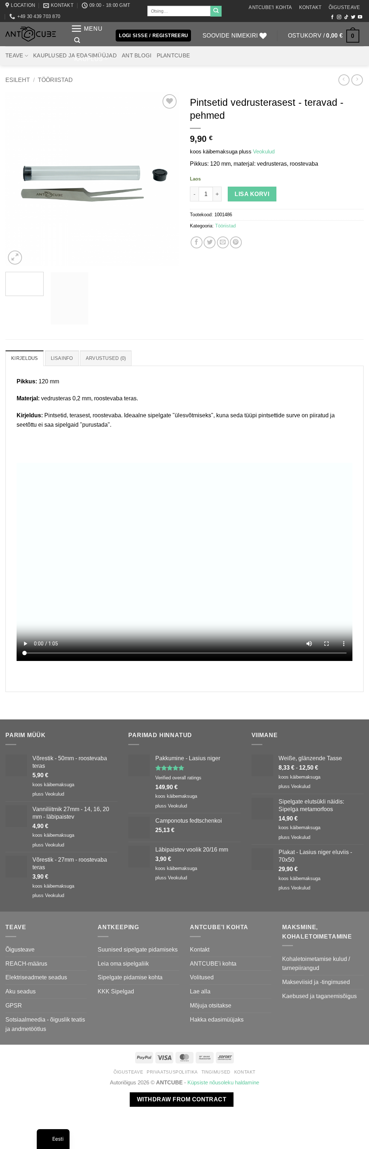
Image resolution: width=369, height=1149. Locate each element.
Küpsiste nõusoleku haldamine (223, 1082)
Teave (14, 55)
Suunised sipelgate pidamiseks (138, 949)
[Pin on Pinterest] (236, 242)
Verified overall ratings (178, 777)
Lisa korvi (252, 194)
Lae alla (200, 991)
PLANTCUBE (173, 55)
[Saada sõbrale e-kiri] (223, 242)
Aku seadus (20, 991)
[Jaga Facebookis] (197, 242)
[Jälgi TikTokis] (346, 17)
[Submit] (215, 11)
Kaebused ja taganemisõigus (319, 996)
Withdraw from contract (181, 1099)
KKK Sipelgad (116, 991)
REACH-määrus (26, 963)
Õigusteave (344, 7)
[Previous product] (357, 80)
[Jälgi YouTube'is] (360, 17)
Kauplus (88, 59)
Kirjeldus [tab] (24, 358)
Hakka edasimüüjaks (217, 1019)
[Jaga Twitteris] (209, 242)
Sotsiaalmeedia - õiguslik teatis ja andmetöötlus (45, 1024)
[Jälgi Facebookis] (332, 17)
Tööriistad (55, 80)
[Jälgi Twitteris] (353, 17)
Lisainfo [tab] (62, 358)
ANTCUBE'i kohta (270, 7)
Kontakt (310, 7)
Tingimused (216, 1072)
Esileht (17, 80)
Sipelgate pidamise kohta (130, 977)
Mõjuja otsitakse (210, 1005)
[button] (87, 28)
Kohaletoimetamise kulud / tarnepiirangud (316, 963)
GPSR (13, 1005)
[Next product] (344, 80)
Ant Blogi (137, 55)
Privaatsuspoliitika (172, 1072)
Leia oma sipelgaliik (123, 963)
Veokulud (264, 151)
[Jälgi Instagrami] (339, 17)
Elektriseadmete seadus (36, 977)
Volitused (202, 977)
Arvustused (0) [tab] (106, 358)
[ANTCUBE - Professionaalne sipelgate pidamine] (30, 34)
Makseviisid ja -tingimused (316, 982)
